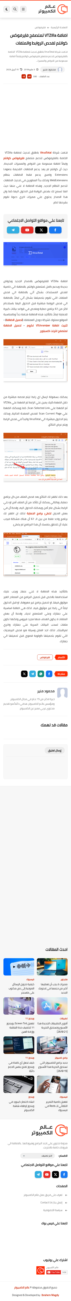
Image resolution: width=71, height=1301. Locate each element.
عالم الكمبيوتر (21, 1287)
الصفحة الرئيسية (59, 27)
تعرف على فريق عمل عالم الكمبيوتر (43, 1194)
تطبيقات (64, 1018)
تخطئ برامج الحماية (39, 513)
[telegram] (13, 230)
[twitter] (41, 230)
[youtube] (27, 230)
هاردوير (64, 979)
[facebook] (55, 230)
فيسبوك (30, 979)
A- (23, 76)
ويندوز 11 (29, 1018)
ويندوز (31, 1097)
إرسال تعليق (54, 750)
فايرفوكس (40, 27)
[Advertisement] (35, 119)
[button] (49, 674)
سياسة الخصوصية (52, 1210)
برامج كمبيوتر (61, 1058)
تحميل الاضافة (14, 319)
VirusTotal (46, 152)
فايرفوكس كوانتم (13, 158)
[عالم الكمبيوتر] (53, 9)
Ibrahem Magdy (50, 1295)
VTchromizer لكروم (47, 325)
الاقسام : (63, 1155)
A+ (29, 76)
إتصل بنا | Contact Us (51, 1202)
